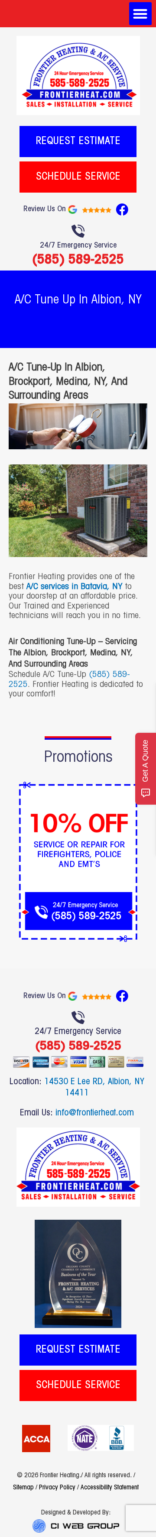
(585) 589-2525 (78, 259)
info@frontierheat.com (94, 1113)
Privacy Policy (57, 1488)
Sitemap (23, 1488)
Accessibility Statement (110, 1488)
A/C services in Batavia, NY (74, 587)
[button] (140, 13)
